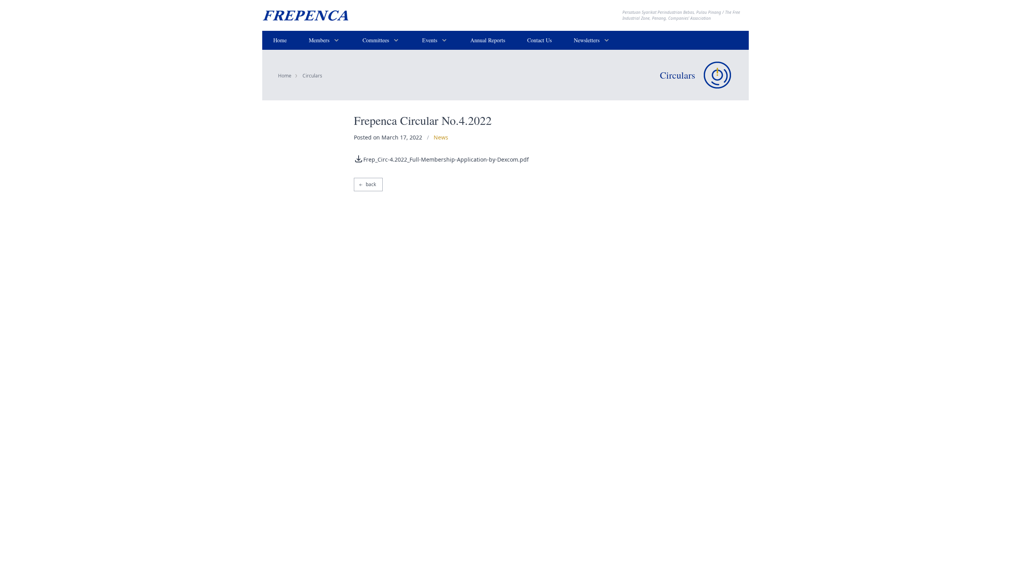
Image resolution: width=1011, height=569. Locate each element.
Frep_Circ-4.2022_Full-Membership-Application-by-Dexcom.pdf (446, 159)
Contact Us (539, 40)
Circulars (312, 75)
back (367, 184)
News (441, 137)
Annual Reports (487, 40)
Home (280, 40)
